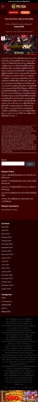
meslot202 (19, 26)
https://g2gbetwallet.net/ (27, 366)
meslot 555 (29, 129)
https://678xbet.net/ (8, 341)
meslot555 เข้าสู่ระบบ (18, 135)
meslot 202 (9, 129)
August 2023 (6, 289)
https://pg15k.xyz (30, 326)
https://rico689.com (26, 321)
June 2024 (5, 265)
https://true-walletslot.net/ (24, 380)
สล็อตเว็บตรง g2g (6, 145)
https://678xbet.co (22, 341)
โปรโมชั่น (25, 388)
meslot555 (27, 133)
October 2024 (6, 251)
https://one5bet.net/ (26, 346)
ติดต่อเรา (31, 388)
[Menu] (2, 6)
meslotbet (27, 135)
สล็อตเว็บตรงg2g (16, 147)
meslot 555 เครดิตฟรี (7, 131)
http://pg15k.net (24, 328)
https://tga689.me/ (11, 373)
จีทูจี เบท (21, 137)
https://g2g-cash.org (12, 323)
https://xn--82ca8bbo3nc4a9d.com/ (19, 368)
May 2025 (4, 227)
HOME (6, 388)
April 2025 (5, 230)
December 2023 (7, 275)
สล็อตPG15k (4, 143)
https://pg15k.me (19, 326)
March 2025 (5, 234)
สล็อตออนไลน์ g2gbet (14, 143)
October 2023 (6, 282)
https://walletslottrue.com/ (14, 377)
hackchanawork (28, 31)
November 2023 (7, 278)
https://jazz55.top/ (8, 359)
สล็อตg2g (31, 141)
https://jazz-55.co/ (21, 359)
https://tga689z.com (12, 319)
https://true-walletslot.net (26, 350)
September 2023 (7, 285)
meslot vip (17, 131)
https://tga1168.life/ (25, 339)
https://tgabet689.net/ (11, 375)
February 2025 (6, 237)
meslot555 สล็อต (6, 135)
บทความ (21, 24)
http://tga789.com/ (12, 337)
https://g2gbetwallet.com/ (10, 366)
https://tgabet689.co (27, 375)
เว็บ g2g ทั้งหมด (8, 151)
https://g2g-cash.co (26, 323)
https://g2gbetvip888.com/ (19, 364)
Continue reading (19, 120)
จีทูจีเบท (26, 137)
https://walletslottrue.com (10, 355)
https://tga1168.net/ (25, 337)
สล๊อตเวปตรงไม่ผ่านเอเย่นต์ (24, 149)
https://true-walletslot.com (28, 357)
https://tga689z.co (26, 319)
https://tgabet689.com (25, 373)
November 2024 (6, 247)
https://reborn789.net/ (10, 350)
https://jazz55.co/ (29, 362)
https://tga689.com (27, 371)
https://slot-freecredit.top (9, 357)
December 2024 (7, 244)
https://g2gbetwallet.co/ (12, 371)
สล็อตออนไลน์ (28, 24)
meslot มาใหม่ (25, 131)
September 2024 (7, 254)
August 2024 (6, 258)
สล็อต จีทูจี (7, 141)
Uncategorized (6, 301)
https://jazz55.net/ (26, 353)
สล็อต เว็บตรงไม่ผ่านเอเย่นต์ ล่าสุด (19, 141)
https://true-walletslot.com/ (14, 382)
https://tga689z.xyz (12, 321)
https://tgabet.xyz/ (26, 335)
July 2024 (4, 261)
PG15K (8, 24)
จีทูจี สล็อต (16, 137)
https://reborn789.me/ (12, 353)
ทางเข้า (19, 388)
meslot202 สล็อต (6, 133)
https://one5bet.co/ (12, 348)
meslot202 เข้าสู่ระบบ (18, 133)
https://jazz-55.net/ (15, 362)
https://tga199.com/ (25, 348)
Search (4, 160)
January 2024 (6, 272)
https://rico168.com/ (12, 346)
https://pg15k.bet (7, 326)
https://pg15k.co (13, 328)
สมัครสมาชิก (12, 388)
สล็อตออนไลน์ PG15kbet (27, 143)
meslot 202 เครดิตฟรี (20, 129)
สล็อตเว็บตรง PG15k (16, 145)
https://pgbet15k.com (13, 330)
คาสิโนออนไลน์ (14, 24)
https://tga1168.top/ (12, 339)
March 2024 (5, 268)
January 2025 (6, 241)
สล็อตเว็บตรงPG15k (26, 147)
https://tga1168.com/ (12, 335)
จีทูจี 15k (11, 137)
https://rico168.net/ (23, 344)
